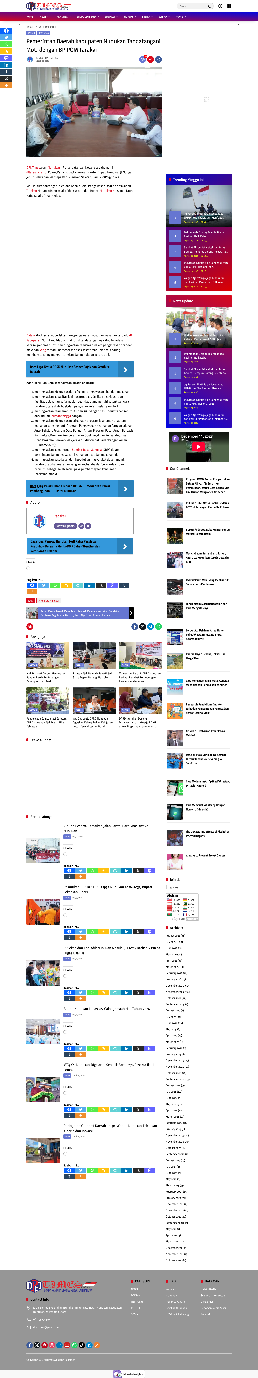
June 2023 (171, 1172)
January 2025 (173, 1054)
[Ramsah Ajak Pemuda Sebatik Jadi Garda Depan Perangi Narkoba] (94, 655)
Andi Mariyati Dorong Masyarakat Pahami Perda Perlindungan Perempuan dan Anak (45, 677)
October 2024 (173, 1073)
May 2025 (171, 1029)
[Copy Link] (66, 585)
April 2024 (171, 1110)
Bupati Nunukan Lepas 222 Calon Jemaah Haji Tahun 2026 (106, 1009)
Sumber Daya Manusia (87, 450)
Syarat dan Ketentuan (213, 1295)
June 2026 (171, 948)
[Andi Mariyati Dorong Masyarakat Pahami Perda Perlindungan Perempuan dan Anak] (47, 655)
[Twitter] (43, 585)
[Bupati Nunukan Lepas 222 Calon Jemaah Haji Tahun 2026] (43, 1031)
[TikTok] (82, 1345)
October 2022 (173, 1216)
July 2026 (171, 941)
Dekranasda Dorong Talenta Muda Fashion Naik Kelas (204, 234)
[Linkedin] (89, 585)
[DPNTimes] (48, 5)
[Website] (81, 526)
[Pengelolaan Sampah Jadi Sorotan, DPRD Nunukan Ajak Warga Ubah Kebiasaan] (47, 700)
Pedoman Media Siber (213, 1308)
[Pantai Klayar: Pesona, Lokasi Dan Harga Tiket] (175, 660)
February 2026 (174, 973)
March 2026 (172, 966)
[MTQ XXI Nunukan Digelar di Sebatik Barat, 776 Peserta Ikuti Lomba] (43, 1089)
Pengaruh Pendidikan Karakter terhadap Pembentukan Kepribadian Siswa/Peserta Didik (207, 708)
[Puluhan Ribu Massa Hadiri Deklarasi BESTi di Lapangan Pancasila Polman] (175, 509)
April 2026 (171, 960)
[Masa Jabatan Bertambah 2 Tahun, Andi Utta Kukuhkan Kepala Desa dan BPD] (175, 559)
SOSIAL (135, 1314)
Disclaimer (207, 1301)
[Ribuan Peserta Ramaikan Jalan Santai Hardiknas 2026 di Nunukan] (43, 850)
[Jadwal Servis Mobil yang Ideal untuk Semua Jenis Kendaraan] (175, 586)
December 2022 (175, 1204)
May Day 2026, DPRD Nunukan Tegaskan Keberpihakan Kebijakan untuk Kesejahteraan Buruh (93, 722)
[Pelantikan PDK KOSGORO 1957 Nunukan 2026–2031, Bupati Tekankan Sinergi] (43, 912)
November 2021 (175, 1254)
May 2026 (171, 954)
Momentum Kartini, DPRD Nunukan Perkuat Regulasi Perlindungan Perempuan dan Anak (140, 677)
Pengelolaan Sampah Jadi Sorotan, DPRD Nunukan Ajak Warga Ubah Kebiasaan (46, 722)
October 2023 (173, 1147)
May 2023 (171, 1179)
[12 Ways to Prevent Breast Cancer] (175, 861)
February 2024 (174, 1122)
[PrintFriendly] (78, 585)
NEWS (67, 836)
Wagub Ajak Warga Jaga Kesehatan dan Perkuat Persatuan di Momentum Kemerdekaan (206, 280)
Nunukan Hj (107, 191)
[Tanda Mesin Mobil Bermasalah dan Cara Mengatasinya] (175, 610)
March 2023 (172, 1185)
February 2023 (174, 1191)
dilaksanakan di (36, 172)
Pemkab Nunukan (50, 600)
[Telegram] (150, 626)
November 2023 (175, 1141)
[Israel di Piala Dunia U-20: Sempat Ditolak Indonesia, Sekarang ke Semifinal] (175, 761)
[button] (210, 6)
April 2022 (171, 1235)
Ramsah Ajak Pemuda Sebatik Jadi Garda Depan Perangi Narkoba (92, 675)
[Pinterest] (44, 1345)
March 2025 (172, 1041)
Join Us (175, 879)
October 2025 (173, 998)
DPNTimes (33, 167)
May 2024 (171, 1104)
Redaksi (39, 58)
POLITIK (135, 1308)
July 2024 (171, 1091)
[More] (32, 591)
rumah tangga (61, 416)
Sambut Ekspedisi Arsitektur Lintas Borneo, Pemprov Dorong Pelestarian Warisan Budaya (205, 249)
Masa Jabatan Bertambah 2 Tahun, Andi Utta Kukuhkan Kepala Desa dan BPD (208, 557)
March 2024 (172, 1116)
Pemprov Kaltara (175, 1301)
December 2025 (175, 985)
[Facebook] (32, 585)
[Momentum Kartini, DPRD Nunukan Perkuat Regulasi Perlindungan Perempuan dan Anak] (140, 655)
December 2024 (175, 1060)
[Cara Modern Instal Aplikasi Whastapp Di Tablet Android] (175, 787)
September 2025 (175, 1004)
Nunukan (54, 167)
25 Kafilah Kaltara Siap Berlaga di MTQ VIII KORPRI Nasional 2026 (206, 264)
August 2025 (173, 1010)
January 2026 (173, 979)
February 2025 (174, 1048)
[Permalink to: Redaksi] (31, 59)
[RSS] (97, 1345)
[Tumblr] (124, 585)
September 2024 (175, 1079)
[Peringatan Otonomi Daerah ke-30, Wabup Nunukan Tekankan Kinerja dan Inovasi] (43, 1150)
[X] (101, 585)
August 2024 (173, 1085)
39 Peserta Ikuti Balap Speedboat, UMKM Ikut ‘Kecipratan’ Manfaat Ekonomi (203, 386)
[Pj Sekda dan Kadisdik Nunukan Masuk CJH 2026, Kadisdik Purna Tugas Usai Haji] (43, 973)
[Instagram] (52, 1345)
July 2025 (171, 1016)
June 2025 (171, 1023)
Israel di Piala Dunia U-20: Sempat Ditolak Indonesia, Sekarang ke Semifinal (206, 759)
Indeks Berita (208, 1289)
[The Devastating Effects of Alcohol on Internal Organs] (175, 838)
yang (43, 350)
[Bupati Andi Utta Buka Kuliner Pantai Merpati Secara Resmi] (175, 536)
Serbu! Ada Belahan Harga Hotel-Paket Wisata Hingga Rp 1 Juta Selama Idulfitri (205, 634)
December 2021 (175, 1247)
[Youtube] (67, 1345)
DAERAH (31, 33)
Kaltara (170, 1289)
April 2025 (171, 1035)
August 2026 (173, 935)
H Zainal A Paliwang (177, 1314)
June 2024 (172, 1098)
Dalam (30, 335)
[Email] (88, 526)
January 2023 (173, 1197)
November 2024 (175, 1066)
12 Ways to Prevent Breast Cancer (205, 855)
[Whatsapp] (55, 585)
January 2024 (173, 1129)
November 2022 (175, 1210)
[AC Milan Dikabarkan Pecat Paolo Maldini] (175, 737)
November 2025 (175, 991)
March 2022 (172, 1241)
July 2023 (171, 1166)
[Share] (158, 59)
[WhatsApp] (158, 626)
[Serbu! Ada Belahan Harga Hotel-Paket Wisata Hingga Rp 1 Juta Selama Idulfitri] (175, 636)
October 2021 (173, 1260)
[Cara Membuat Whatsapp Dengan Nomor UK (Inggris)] (175, 811)
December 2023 (175, 1135)
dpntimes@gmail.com (46, 1327)
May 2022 (171, 1229)
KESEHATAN (43, 33)
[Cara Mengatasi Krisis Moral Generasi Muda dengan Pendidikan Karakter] (175, 687)
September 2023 (175, 1154)
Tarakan (31, 191)
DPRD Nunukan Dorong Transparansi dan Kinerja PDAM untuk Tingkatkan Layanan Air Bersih (137, 722)
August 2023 (173, 1160)
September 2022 (175, 1222)
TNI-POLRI (137, 1301)
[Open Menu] (229, 6)
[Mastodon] (112, 585)
